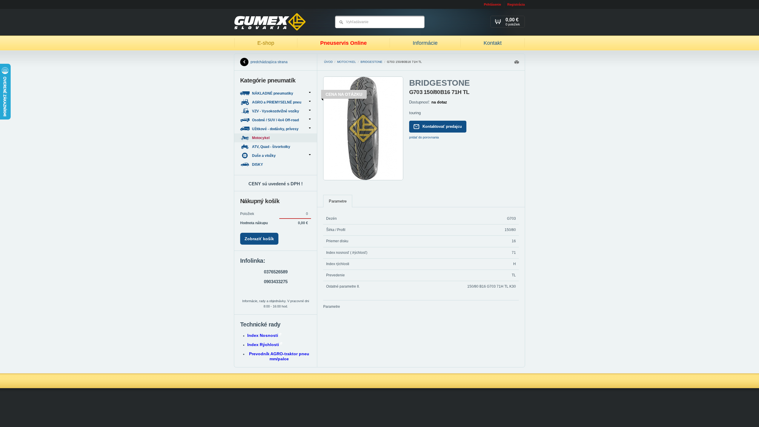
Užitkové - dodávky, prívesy (275, 129)
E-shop (265, 43)
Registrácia (516, 4)
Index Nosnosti (262, 335)
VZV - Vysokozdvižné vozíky (275, 111)
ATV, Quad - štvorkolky (271, 147)
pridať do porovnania (424, 137)
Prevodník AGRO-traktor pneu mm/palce (279, 356)
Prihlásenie (492, 4)
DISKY (258, 164)
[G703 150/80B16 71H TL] (363, 179)
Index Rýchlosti (263, 344)
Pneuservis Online (343, 43)
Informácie (425, 43)
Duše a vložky (264, 156)
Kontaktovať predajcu (442, 126)
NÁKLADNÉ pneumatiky (272, 93)
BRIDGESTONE (371, 61)
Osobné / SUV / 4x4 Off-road (275, 120)
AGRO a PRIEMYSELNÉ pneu (276, 102)
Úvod (328, 61)
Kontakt (493, 43)
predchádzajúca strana (269, 62)
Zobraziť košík (259, 238)
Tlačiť (516, 63)
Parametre (338, 201)
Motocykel (346, 61)
